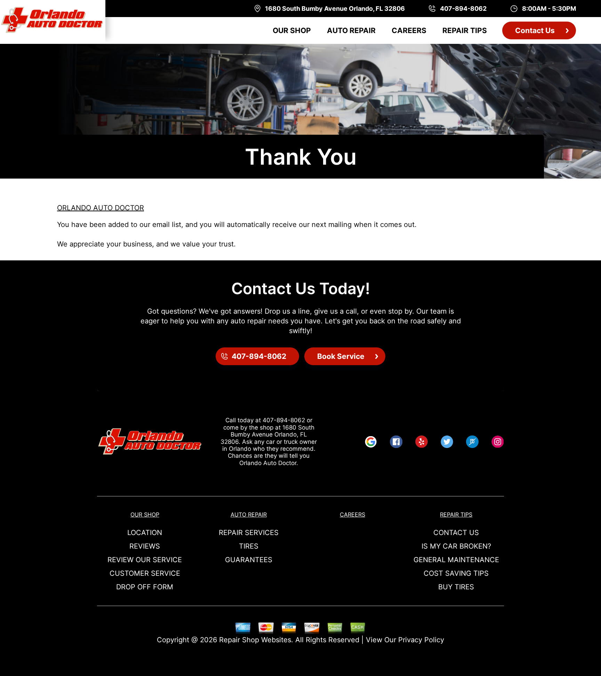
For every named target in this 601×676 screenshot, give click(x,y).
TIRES (248, 546)
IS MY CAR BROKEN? (456, 546)
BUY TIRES (456, 587)
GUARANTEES (248, 560)
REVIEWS (144, 546)
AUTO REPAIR (351, 30)
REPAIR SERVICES (249, 532)
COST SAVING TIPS (456, 573)
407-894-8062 (284, 420)
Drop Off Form (144, 587)
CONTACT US (456, 532)
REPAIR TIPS (464, 30)
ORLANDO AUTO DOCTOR (100, 208)
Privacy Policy (421, 640)
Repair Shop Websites (255, 640)
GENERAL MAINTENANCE (456, 560)
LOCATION (144, 532)
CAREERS (409, 30)
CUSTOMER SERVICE (145, 573)
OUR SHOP (292, 30)
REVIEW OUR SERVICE (144, 560)
